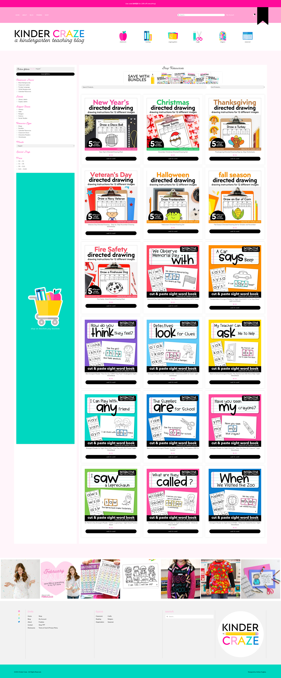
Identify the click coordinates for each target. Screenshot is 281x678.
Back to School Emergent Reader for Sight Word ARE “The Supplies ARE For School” (173, 449)
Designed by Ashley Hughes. (257, 672)
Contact (30, 625)
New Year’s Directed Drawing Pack (111, 152)
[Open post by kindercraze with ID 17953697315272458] (60, 579)
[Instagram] (19, 611)
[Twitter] (19, 622)
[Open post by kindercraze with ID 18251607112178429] (140, 579)
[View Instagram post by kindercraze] (38, 597)
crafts (198, 42)
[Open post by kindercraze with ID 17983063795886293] (180, 579)
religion (222, 42)
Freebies (39, 15)
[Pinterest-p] (19, 618)
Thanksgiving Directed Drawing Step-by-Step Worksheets (235, 152)
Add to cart (111, 159)
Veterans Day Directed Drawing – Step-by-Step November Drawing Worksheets (111, 226)
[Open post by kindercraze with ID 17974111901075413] (100, 579)
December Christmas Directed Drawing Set (173, 152)
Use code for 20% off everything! (140, 3)
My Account (230, 15)
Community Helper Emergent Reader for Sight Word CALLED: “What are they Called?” (173, 524)
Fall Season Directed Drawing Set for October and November (235, 225)
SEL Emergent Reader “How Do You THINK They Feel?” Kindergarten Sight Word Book (111, 375)
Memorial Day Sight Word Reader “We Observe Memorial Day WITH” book (173, 299)
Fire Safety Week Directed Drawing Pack (111, 299)
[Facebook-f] (19, 615)
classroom (123, 42)
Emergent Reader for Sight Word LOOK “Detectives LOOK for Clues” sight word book (173, 375)
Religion (110, 619)
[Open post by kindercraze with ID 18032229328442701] (260, 579)
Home (17, 15)
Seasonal (110, 622)
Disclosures (31, 628)
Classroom (99, 616)
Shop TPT (42, 625)
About (24, 15)
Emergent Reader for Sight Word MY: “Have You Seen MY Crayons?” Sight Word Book (235, 449)
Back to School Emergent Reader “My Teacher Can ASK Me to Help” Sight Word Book (235, 375)
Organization (100, 622)
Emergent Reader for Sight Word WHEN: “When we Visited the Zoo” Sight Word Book (235, 524)
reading (148, 42)
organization (173, 42)
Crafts (110, 616)
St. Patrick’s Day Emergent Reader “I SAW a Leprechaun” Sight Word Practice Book (111, 524)
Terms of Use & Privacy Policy (48, 628)
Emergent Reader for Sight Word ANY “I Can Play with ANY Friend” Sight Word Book (111, 449)
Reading (98, 619)
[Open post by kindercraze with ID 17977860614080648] (20, 579)
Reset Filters (45, 74)
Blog (31, 15)
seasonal (247, 42)
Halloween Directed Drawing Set (173, 225)
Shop (47, 15)
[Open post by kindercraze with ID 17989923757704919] (220, 579)
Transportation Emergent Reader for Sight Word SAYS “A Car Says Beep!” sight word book (235, 300)
